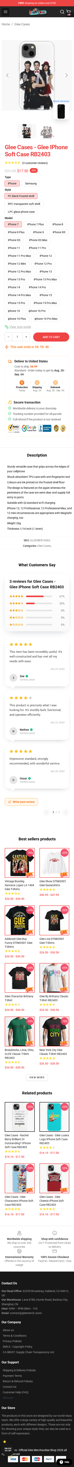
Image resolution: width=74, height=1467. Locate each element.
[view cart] (68, 11)
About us (8, 1330)
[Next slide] (66, 75)
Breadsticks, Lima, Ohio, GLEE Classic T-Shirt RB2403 (19, 1053)
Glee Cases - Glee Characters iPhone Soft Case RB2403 (19, 1200)
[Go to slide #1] (26, 131)
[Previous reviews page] (46, 812)
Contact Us (9, 1386)
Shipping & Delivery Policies (19, 1370)
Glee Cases (22, 24)
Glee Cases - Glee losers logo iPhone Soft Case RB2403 (54, 1139)
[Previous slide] (8, 75)
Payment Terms (12, 1375)
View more (37, 1077)
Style (8, 189)
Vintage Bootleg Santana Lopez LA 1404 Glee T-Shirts (19, 885)
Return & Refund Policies (18, 1381)
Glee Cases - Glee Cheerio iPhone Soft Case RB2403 (51, 1200)
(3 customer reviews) (35, 163)
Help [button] (67, 1462)
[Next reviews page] (65, 812)
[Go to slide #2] (47, 131)
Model (9, 218)
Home (6, 24)
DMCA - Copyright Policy (17, 1346)
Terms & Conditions (14, 1335)
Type (8, 177)
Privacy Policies (12, 1341)
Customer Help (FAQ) (16, 1392)
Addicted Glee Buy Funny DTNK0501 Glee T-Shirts (18, 942)
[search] (62, 11)
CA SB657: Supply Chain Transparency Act (28, 1352)
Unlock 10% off (8, 1450)
